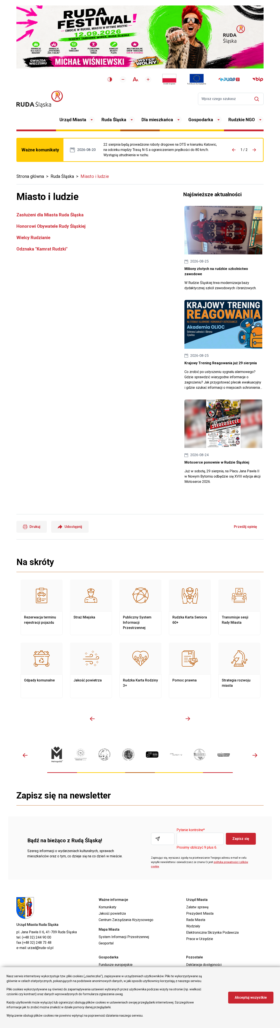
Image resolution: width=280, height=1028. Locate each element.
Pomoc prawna (190, 670)
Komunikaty (107, 907)
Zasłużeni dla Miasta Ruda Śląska (50, 214)
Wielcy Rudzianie (33, 237)
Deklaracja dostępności (204, 965)
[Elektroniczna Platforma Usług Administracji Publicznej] (229, 79)
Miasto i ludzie (94, 176)
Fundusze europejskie (116, 965)
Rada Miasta (195, 920)
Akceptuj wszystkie (251, 997)
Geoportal (106, 943)
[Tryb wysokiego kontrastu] (110, 79)
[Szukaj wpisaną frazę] (257, 99)
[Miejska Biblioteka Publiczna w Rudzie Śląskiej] (128, 754)
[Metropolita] (56, 754)
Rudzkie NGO (241, 119)
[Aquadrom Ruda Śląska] (223, 754)
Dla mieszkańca (157, 119)
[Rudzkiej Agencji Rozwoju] (80, 754)
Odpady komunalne (42, 670)
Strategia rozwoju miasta (239, 670)
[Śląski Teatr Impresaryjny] (152, 754)
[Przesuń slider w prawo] (187, 718)
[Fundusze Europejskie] (196, 79)
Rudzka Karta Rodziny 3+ (140, 670)
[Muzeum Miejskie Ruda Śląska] (104, 754)
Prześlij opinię (245, 527)
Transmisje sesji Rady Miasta (239, 607)
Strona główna (30, 176)
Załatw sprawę (197, 907)
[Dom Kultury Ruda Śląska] (176, 754)
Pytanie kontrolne (191, 830)
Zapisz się (240, 839)
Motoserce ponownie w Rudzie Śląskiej (223, 442)
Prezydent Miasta (200, 913)
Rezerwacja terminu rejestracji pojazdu (42, 607)
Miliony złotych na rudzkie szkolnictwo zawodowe (223, 248)
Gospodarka (200, 119)
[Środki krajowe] (169, 79)
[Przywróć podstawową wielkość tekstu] (135, 79)
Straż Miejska (91, 607)
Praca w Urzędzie (199, 939)
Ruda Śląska (114, 119)
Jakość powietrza (91, 670)
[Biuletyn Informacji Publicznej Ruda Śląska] (258, 79)
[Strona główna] (39, 99)
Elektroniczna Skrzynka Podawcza (212, 932)
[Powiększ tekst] (148, 79)
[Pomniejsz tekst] (123, 79)
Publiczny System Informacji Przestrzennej (140, 607)
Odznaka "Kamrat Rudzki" (42, 249)
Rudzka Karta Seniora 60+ (190, 607)
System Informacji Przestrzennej (124, 937)
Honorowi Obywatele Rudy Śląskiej (51, 226)
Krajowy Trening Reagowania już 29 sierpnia (223, 345)
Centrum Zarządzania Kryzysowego (126, 920)
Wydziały (193, 926)
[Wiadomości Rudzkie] (199, 754)
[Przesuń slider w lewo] (92, 718)
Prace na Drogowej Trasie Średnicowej (161, 150)
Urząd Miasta (73, 119)
